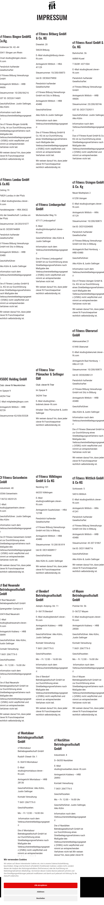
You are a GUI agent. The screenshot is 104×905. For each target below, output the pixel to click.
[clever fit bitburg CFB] (52, 5)
